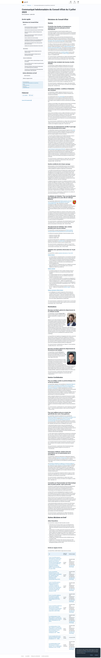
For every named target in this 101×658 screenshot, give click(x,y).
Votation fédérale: (51, 255)
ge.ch (26, 2)
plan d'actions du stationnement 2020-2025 (57, 149)
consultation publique (64, 52)
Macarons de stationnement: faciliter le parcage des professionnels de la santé (33, 35)
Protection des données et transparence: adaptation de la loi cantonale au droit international (34, 27)
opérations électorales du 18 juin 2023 (66, 253)
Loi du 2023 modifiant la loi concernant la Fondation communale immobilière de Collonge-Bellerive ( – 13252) (55, 598)
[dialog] (87, 652)
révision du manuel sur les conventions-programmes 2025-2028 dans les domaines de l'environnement (60, 419)
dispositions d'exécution (60, 457)
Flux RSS (25, 95)
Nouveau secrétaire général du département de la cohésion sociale (33, 52)
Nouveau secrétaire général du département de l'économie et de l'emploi (33, 55)
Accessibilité (27, 656)
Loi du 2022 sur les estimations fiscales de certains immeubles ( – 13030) (54, 637)
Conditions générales (45, 656)
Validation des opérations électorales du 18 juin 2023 (34, 45)
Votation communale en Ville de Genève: (55, 290)
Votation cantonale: (51, 268)
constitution (61, 240)
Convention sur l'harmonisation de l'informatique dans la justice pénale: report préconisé (34, 70)
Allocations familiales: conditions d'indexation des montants (33, 32)
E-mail (31, 95)
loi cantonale (60, 96)
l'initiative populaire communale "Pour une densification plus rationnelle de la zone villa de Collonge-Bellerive (60, 202)
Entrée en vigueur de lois (27, 78)
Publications (29, 5)
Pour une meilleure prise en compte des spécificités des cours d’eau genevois (34, 64)
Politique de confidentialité (35, 656)
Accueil (23, 5)
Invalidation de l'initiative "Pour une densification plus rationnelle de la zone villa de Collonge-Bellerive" (34, 40)
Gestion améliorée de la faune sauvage (31, 37)
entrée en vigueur (67, 287)
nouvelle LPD (64, 53)
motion (73, 130)
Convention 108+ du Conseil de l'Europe (55, 40)
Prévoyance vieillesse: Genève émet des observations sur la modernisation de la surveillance (34, 67)
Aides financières (27, 75)
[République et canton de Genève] (22, 2)
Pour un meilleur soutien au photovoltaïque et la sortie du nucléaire (34, 61)
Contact (22, 656)
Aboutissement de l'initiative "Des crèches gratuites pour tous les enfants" (33, 43)
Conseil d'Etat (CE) (26, 85)
